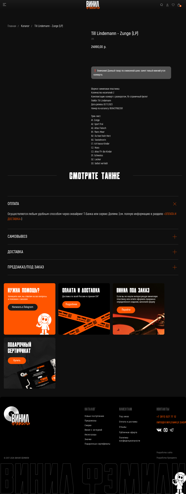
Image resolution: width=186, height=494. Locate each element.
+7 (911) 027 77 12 (166, 416)
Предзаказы (90, 420)
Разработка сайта (164, 452)
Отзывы (122, 427)
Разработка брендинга (167, 457)
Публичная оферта (128, 432)
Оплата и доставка (128, 421)
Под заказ (124, 416)
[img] (138, 309)
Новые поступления (94, 416)
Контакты (163, 409)
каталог (90, 409)
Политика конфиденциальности (129, 439)
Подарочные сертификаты (97, 443)
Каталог (25, 26)
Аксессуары (90, 434)
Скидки (88, 425)
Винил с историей (93, 429)
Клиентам (125, 409)
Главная (12, 26)
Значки (88, 439)
